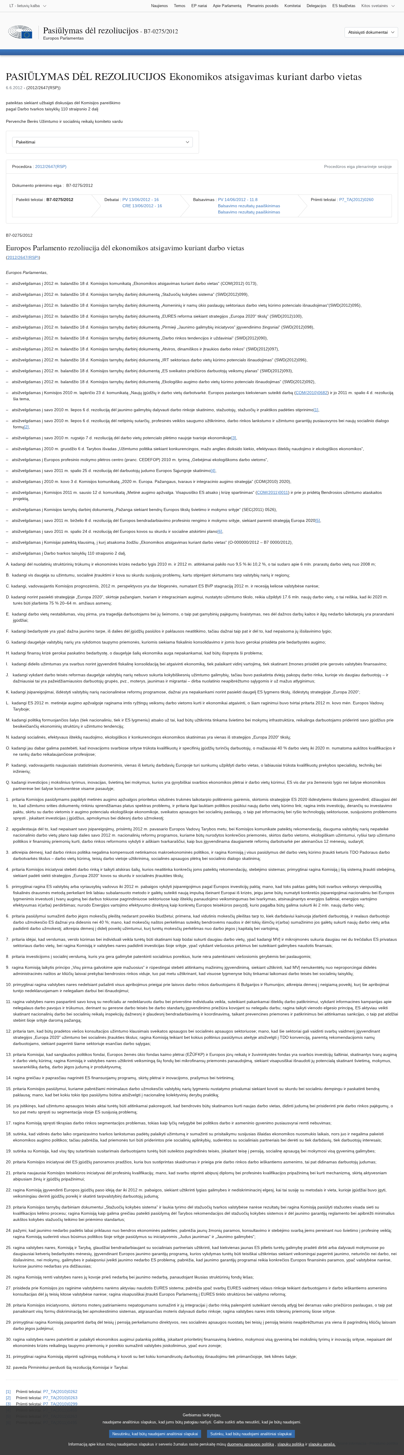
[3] (233, 437)
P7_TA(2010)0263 (60, 1397)
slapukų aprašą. (322, 1444)
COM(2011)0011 (272, 492)
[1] (315, 409)
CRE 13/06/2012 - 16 (142, 205)
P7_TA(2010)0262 (60, 1391)
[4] (213, 470)
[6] (219, 531)
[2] (26, 426)
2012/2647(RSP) (51, 166)
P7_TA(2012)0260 (356, 199)
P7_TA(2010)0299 (60, 1404)
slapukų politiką (290, 1444)
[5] (317, 520)
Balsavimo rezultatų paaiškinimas (249, 205)
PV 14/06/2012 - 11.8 (238, 199)
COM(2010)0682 (311, 392)
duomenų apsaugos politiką (250, 1444)
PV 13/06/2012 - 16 (140, 199)
